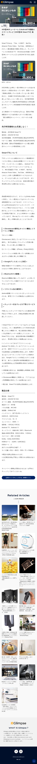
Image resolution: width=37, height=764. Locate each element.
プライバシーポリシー (18, 756)
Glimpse (7, 2)
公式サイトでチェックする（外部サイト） (18, 477)
